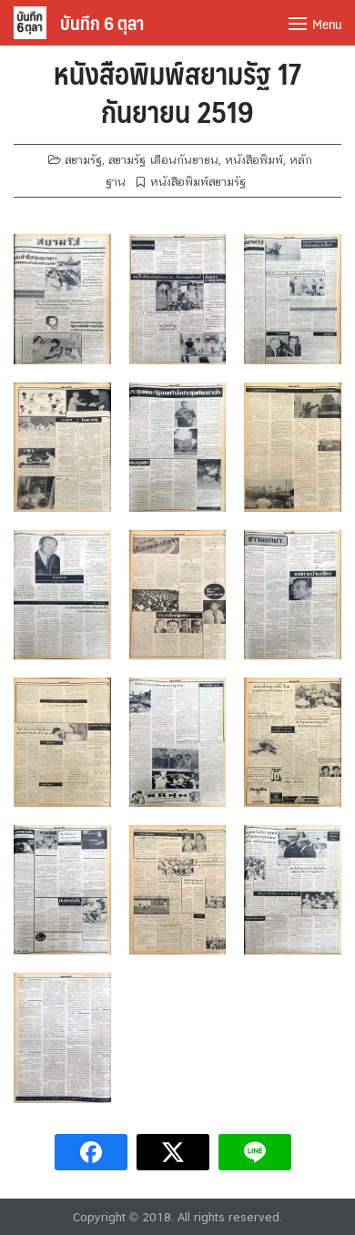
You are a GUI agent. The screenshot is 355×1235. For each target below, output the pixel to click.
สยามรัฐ (83, 160)
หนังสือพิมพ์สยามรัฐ (198, 182)
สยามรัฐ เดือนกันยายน (163, 160)
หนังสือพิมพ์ (254, 160)
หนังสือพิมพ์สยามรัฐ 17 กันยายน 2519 (177, 92)
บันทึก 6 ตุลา (102, 22)
